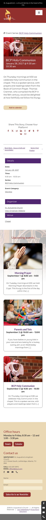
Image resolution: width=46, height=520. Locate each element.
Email (6, 485)
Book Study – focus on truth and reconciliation (15, 149)
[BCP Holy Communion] (23, 369)
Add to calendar (15, 108)
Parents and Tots (23, 329)
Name (6, 478)
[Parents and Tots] (23, 312)
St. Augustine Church (14, 208)
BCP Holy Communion (14, 183)
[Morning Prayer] (23, 256)
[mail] (12, 472)
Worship (8, 192)
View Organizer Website (15, 211)
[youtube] (8, 472)
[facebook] (4, 472)
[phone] (17, 472)
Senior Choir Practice (34, 149)
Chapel (8, 221)
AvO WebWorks (23, 509)
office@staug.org (15, 469)
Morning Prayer (23, 272)
